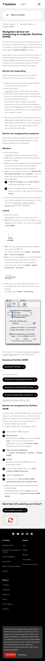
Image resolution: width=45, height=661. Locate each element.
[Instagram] (32, 534)
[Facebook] (13, 534)
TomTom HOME (8, 27)
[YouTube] (22, 534)
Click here (9, 91)
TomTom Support (9, 24)
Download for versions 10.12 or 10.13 (16, 400)
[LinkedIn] (27, 534)
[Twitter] (18, 534)
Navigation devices (27, 24)
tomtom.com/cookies (11, 649)
